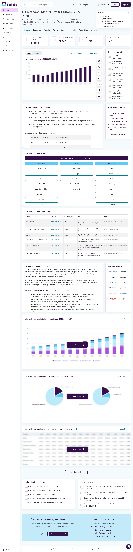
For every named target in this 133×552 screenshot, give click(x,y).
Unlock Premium (76, 345)
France (111, 199)
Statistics (75, 4)
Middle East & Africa (77, 184)
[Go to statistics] (76, 429)
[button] (104, 16)
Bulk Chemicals (104, 16)
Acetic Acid (41, 179)
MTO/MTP (41, 184)
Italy (111, 189)
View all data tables (75, 472)
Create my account (58, 534)
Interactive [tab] (37, 53)
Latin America (76, 169)
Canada (111, 169)
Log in (115, 4)
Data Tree (101, 13)
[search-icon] (50, 4)
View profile (55, 221)
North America (76, 179)
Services (104, 4)
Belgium (112, 204)
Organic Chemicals (106, 19)
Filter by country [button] (77, 53)
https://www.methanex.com (113, 221)
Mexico (111, 174)
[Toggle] (98, 16)
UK (112, 194)
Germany (112, 184)
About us (80, 549)
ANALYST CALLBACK (118, 134)
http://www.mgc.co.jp (111, 240)
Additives (41, 164)
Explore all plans (39, 534)
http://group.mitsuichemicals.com (115, 246)
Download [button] (93, 53)
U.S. (111, 179)
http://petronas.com (111, 229)
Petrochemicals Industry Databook (113, 21)
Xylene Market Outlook (111, 26)
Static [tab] (29, 53)
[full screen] (99, 61)
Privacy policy (89, 549)
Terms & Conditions (100, 549)
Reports (86, 4)
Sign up (126, 4)
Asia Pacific (76, 189)
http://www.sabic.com (111, 235)
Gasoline (41, 199)
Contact (74, 549)
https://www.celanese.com (113, 253)
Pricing (96, 4)
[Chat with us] (128, 546)
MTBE (41, 204)
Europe (76, 174)
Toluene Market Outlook (111, 24)
